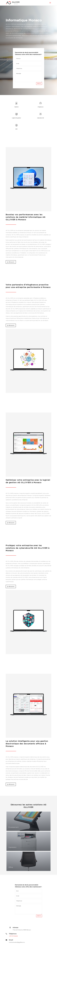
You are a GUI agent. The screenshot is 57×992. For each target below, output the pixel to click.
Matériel (16, 106)
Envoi (39, 83)
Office (10, 867)
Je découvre (10, 262)
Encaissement (13, 827)
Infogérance (40, 106)
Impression (12, 847)
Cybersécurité (40, 117)
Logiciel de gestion (16, 117)
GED (16, 129)
